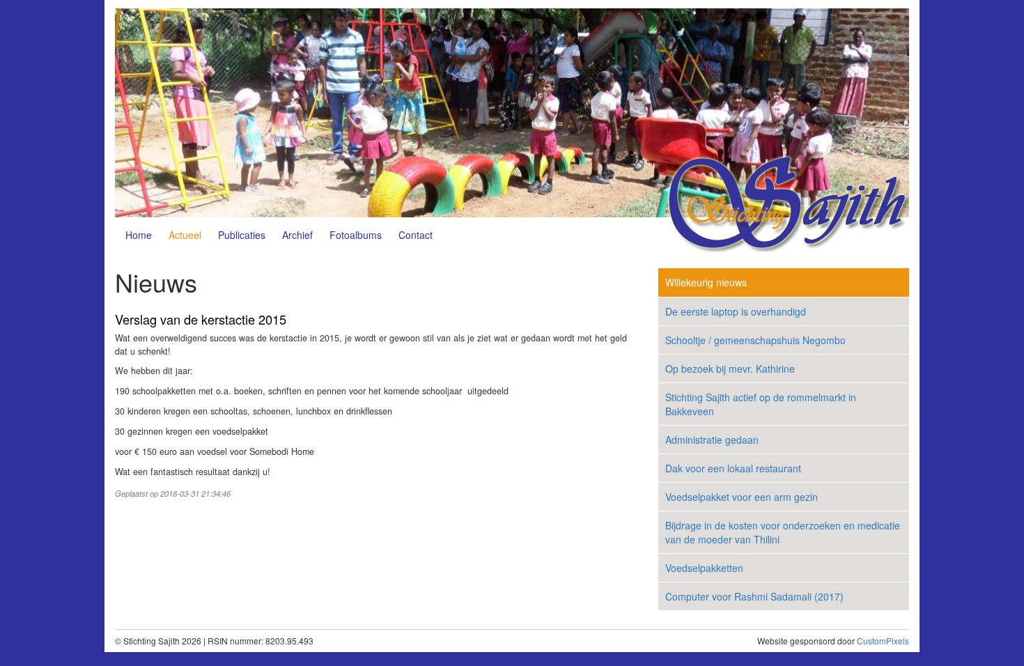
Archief (297, 235)
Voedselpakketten (704, 568)
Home (138, 235)
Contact (415, 235)
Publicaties (241, 235)
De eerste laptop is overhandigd (735, 311)
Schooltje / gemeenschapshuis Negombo (755, 340)
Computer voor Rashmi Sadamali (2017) (754, 596)
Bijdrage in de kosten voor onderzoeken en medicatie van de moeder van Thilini (782, 532)
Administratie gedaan (712, 440)
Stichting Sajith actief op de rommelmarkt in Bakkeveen (760, 404)
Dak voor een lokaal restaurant (733, 468)
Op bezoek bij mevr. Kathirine (730, 368)
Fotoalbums (355, 235)
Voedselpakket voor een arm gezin (741, 497)
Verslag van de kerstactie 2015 (200, 319)
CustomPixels (883, 640)
